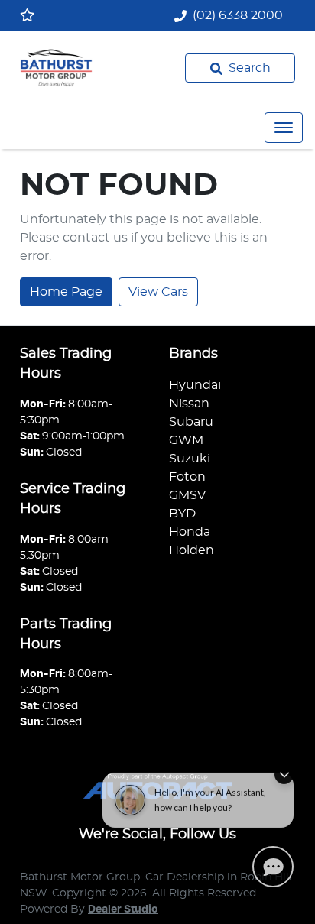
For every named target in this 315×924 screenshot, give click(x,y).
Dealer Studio (123, 909)
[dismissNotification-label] (284, 769)
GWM (186, 440)
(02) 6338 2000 (238, 15)
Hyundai (195, 385)
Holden (191, 550)
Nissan (189, 403)
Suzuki (189, 458)
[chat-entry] (273, 866)
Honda (189, 532)
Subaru (191, 422)
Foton (187, 477)
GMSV (187, 495)
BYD (182, 513)
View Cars (158, 292)
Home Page (66, 292)
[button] (284, 127)
